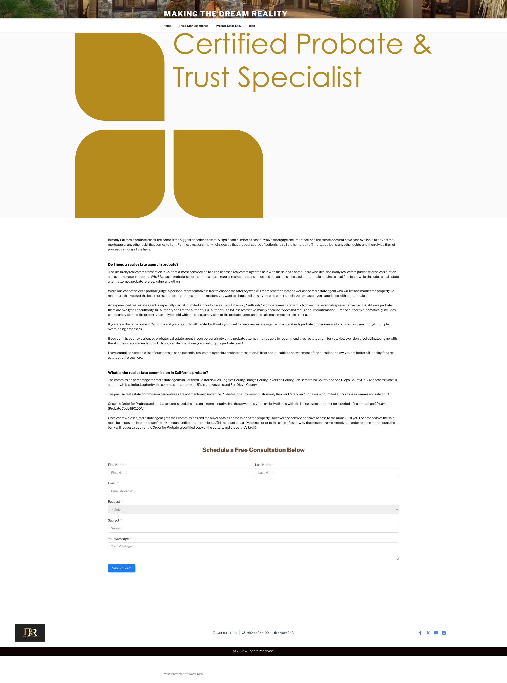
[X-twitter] (428, 633)
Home (167, 25)
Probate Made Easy (228, 25)
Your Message (118, 539)
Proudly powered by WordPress (183, 673)
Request (114, 501)
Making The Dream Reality (226, 14)
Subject (113, 520)
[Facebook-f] (420, 633)
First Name (116, 465)
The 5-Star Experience (193, 25)
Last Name (263, 465)
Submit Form (121, 568)
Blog (252, 25)
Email (112, 483)
